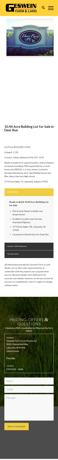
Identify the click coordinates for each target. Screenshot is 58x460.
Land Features (12, 192)
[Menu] (49, 8)
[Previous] (11, 38)
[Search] (42, 8)
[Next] (46, 38)
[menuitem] (42, 8)
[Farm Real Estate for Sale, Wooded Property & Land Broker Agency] (24, 8)
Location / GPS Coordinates (17, 246)
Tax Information (13, 254)
